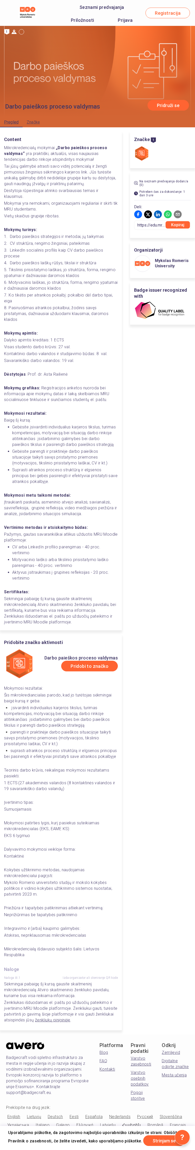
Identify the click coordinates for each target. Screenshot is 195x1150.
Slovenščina (171, 1116)
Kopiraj (178, 224)
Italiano (43, 1125)
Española (94, 1116)
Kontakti (107, 1069)
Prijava (125, 20)
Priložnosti (82, 20)
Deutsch (55, 1116)
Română (155, 1125)
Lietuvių (34, 1116)
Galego (63, 1125)
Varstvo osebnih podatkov (140, 1078)
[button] (138, 214)
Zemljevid (171, 1052)
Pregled (11, 122)
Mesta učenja (174, 1075)
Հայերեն (131, 1125)
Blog (104, 1052)
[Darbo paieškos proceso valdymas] (141, 154)
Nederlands (120, 1116)
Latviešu (108, 1125)
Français (178, 1125)
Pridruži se (168, 105)
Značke (33, 122)
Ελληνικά (84, 1125)
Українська (18, 1125)
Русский (145, 1116)
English (13, 1116)
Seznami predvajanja (101, 7)
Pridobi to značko (89, 666)
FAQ (103, 1060)
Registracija (168, 13)
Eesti (74, 1116)
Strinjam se (164, 1140)
